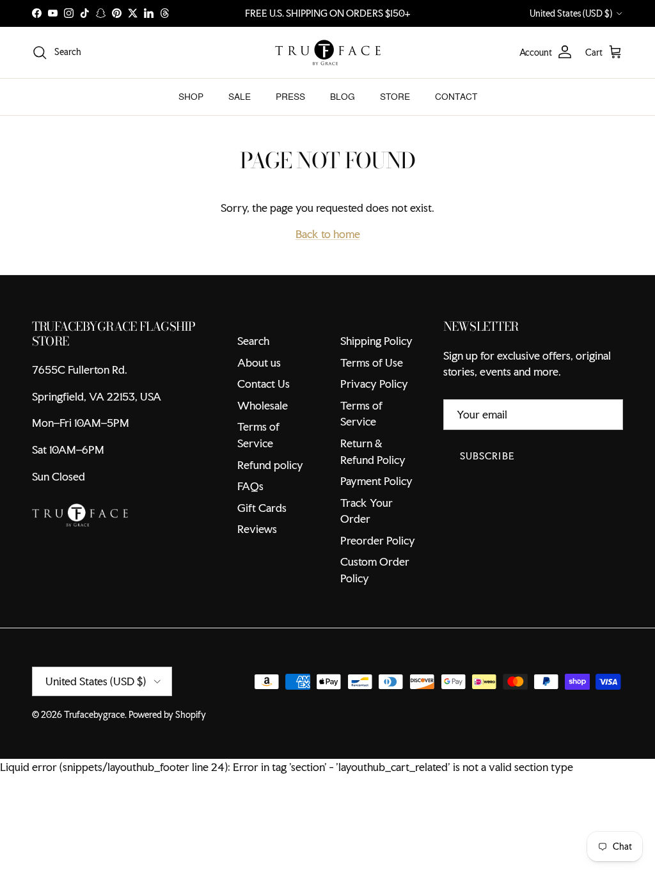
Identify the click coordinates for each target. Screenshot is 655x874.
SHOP (190, 96)
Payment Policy (376, 481)
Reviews (257, 529)
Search (253, 340)
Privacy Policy (374, 383)
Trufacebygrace (94, 715)
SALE (239, 96)
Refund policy (270, 465)
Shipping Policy (376, 340)
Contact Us (263, 383)
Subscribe (487, 456)
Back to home (328, 234)
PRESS (290, 96)
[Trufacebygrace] (328, 52)
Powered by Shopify (167, 715)
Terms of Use (371, 362)
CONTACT (456, 96)
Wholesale (262, 405)
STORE (395, 96)
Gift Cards (262, 507)
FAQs (250, 486)
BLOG (342, 96)
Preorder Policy (377, 540)
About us (259, 362)
